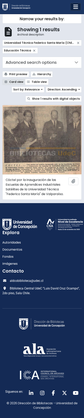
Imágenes (10, 263)
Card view (15, 82)
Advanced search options (31, 62)
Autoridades (11, 242)
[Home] (18, 7)
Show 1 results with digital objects (55, 99)
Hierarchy (44, 74)
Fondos (7, 256)
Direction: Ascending (63, 89)
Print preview (17, 74)
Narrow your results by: (42, 19)
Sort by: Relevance (26, 89)
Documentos (12, 249)
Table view (39, 82)
